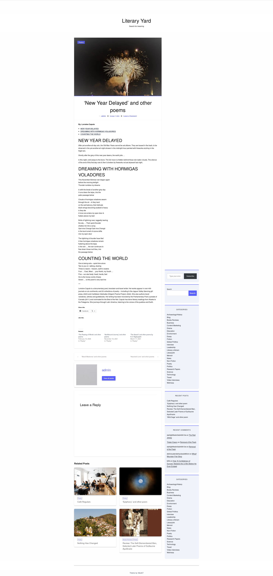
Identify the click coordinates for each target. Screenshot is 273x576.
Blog (168, 317)
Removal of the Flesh (188, 442)
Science (170, 372)
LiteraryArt (171, 352)
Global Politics (172, 342)
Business (170, 323)
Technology (171, 374)
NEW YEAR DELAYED (90, 128)
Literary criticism (173, 350)
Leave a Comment (130, 116)
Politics (169, 366)
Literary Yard (136, 20)
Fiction (169, 339)
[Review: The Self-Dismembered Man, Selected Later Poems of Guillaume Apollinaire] (140, 522)
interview (170, 344)
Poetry (81, 42)
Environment (171, 333)
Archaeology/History (174, 314)
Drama (169, 328)
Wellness (170, 383)
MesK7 (140, 573)
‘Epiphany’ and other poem (135, 501)
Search (169, 289)
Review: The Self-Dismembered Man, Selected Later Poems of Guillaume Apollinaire (140, 546)
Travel (169, 377)
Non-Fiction (171, 361)
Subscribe (190, 276)
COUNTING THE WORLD (91, 134)
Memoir (170, 355)
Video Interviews (173, 380)
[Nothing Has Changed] (95, 522)
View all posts (109, 378)
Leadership (171, 347)
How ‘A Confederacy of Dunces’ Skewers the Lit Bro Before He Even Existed (181, 464)
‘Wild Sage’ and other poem (177, 417)
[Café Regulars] (95, 481)
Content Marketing (174, 325)
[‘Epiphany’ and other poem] (140, 481)
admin (103, 116)
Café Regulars (84, 501)
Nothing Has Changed (87, 543)
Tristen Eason (172, 442)
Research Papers (173, 369)
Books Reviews (127, 539)
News (169, 358)
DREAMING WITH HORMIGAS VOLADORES (98, 131)
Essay (169, 336)
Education (171, 331)
